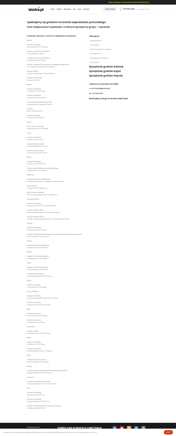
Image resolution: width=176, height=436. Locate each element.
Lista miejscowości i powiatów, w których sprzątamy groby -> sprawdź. (68, 27)
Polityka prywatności (33, 427)
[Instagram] (129, 428)
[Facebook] (115, 428)
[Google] (143, 428)
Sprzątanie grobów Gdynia (106, 75)
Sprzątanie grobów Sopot (105, 71)
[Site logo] (36, 9)
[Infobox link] (127, 9)
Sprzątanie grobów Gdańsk (106, 66)
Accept (168, 432)
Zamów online (110, 9)
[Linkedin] (136, 428)
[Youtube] (122, 428)
